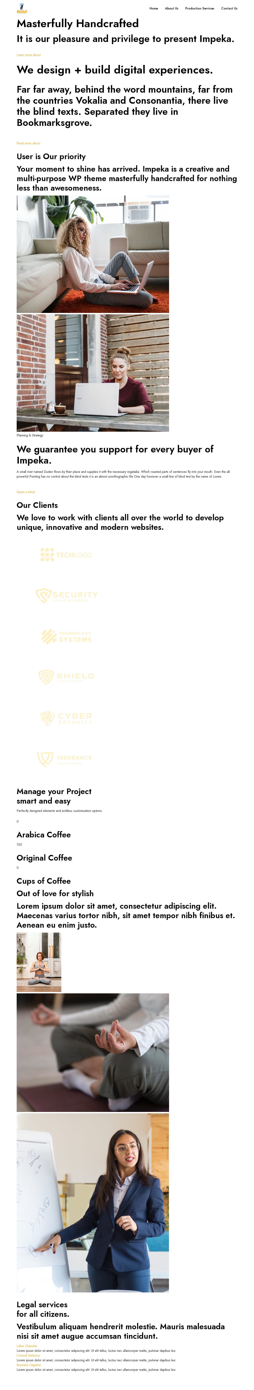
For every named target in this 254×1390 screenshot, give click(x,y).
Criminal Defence (28, 1355)
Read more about (28, 143)
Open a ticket (26, 492)
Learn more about (28, 55)
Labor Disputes (27, 1346)
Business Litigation (29, 1365)
